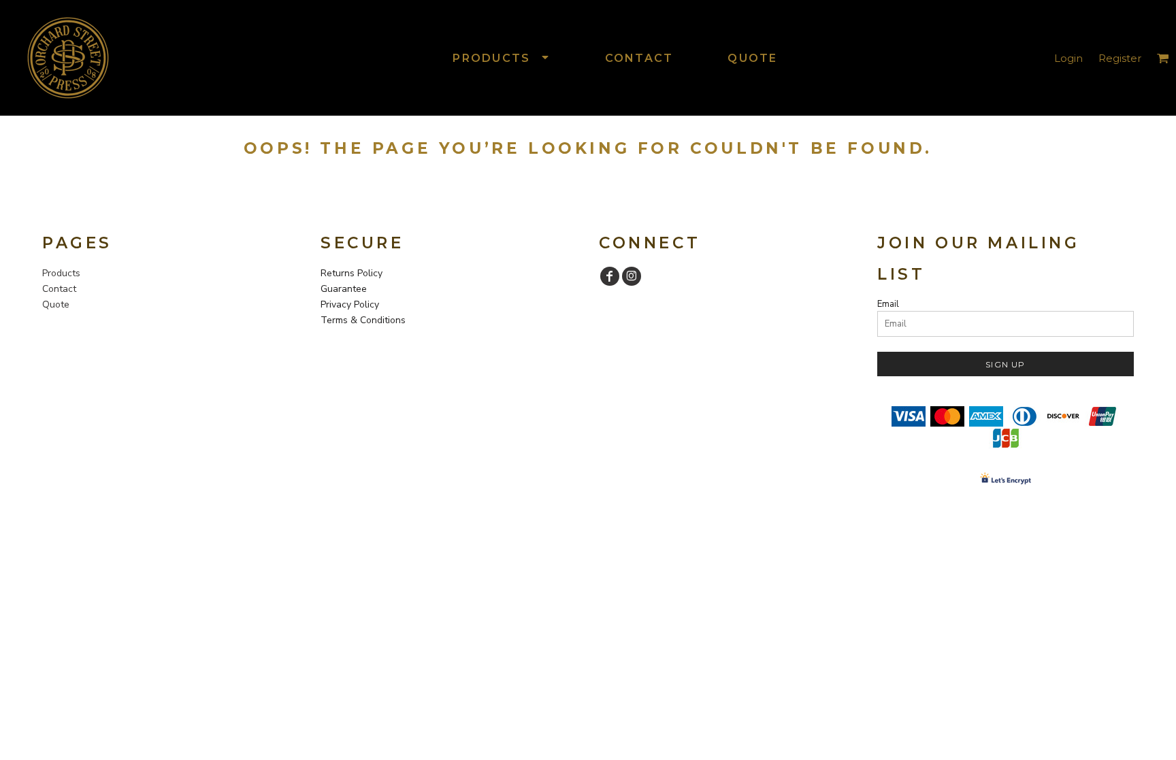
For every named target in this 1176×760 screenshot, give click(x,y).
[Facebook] (609, 276)
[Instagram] (631, 276)
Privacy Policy (350, 304)
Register (1119, 58)
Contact (59, 288)
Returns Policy (351, 273)
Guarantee (344, 288)
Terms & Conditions (363, 320)
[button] (501, 58)
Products (61, 273)
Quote (55, 304)
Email (888, 304)
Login (1068, 58)
